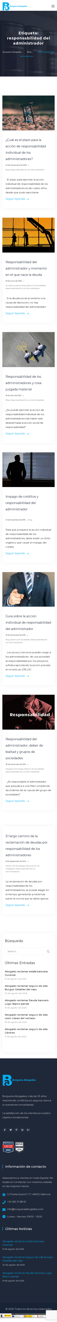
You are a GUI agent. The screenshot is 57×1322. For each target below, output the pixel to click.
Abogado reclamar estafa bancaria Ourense (26, 973)
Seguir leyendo (15, 198)
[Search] (48, 951)
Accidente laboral (13, 285)
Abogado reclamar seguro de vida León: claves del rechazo (26, 1016)
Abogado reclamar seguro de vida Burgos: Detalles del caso (26, 987)
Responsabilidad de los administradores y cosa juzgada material (23, 383)
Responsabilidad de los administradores (27, 170)
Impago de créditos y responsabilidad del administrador (22, 503)
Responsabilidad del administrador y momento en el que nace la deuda (26, 268)
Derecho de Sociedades (36, 285)
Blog (8, 170)
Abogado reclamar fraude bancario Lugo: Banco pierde (27, 1002)
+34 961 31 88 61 (16, 1201)
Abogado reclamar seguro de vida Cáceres (26, 1031)
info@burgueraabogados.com (25, 1209)
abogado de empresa (14, 769)
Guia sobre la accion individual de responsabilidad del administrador (28, 622)
